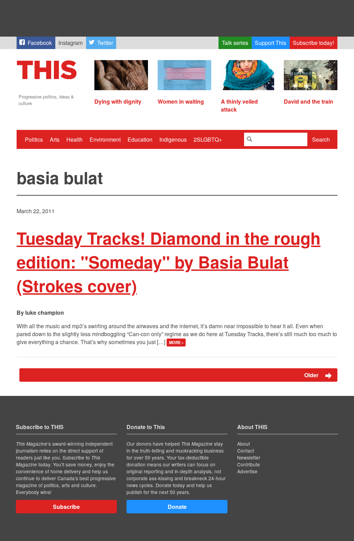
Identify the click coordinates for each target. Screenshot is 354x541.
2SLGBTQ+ (208, 139)
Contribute (248, 464)
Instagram (70, 43)
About (243, 443)
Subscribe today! (313, 43)
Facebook (40, 43)
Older (312, 375)
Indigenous (173, 139)
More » (176, 342)
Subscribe (66, 507)
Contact (245, 450)
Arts (54, 139)
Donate (177, 507)
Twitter (105, 43)
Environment (105, 139)
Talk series (235, 43)
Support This (270, 43)
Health (74, 139)
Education (140, 139)
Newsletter (248, 457)
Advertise (247, 471)
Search (321, 139)
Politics (34, 139)
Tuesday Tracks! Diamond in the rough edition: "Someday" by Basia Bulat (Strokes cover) (168, 261)
